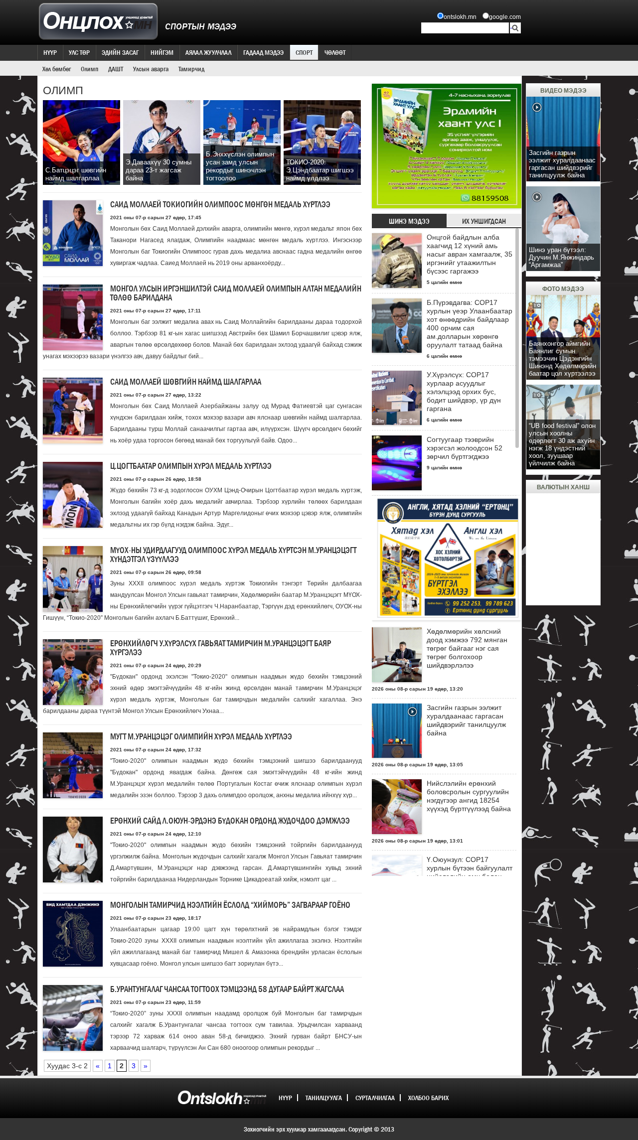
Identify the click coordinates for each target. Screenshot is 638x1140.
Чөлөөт (334, 52)
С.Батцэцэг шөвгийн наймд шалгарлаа (75, 174)
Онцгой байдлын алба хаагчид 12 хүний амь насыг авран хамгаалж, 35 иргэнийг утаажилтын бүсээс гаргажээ (469, 254)
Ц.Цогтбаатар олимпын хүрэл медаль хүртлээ (191, 466)
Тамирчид (191, 68)
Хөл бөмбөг (56, 68)
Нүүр (50, 52)
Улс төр (79, 52)
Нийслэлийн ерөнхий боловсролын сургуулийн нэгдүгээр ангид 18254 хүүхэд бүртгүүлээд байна (469, 796)
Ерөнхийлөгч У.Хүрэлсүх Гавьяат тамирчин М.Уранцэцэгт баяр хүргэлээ (220, 648)
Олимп (89, 68)
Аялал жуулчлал (208, 52)
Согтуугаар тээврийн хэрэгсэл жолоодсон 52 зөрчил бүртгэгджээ (464, 447)
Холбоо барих (428, 1097)
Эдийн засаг (120, 52)
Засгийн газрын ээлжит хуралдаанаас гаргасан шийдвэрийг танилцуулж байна (466, 720)
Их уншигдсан (484, 221)
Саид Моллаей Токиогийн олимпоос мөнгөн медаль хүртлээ (220, 204)
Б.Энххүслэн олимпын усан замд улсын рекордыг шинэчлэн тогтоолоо (240, 166)
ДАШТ (115, 68)
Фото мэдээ (563, 288)
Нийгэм (162, 52)
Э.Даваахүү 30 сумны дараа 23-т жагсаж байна (158, 170)
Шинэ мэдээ (409, 221)
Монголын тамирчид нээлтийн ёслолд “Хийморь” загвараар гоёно (230, 905)
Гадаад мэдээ (263, 52)
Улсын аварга (150, 68)
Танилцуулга (324, 1097)
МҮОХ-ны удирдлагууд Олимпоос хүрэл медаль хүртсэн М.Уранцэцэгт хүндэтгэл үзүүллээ (233, 555)
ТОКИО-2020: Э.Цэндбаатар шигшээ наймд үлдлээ (320, 170)
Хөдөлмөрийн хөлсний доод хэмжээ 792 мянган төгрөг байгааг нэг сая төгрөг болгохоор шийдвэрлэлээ (467, 648)
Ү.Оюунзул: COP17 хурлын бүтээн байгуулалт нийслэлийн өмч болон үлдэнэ (469, 872)
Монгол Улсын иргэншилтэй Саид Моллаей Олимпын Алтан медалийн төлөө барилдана (235, 293)
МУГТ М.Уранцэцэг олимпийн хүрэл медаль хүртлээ (201, 736)
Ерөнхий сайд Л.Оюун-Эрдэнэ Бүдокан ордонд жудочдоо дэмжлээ (230, 821)
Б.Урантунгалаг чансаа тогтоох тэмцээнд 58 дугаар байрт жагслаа (227, 989)
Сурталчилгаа (375, 1097)
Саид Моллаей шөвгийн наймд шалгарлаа (185, 382)
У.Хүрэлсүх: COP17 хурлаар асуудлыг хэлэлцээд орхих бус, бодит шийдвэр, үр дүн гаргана (464, 392)
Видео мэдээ (563, 90)
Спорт (304, 52)
